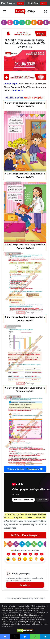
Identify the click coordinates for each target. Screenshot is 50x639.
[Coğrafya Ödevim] (34, 544)
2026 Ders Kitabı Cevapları (25, 535)
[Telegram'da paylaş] (45, 636)
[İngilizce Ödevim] (16, 544)
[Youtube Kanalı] (25, 34)
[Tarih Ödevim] (40, 544)
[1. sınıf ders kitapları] (4, 22)
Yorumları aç (25, 585)
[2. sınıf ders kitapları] (10, 22)
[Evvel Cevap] (25, 11)
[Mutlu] (8, 559)
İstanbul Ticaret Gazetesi (27, 615)
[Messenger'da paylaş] (25, 636)
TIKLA (20, 3)
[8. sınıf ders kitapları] (46, 22)
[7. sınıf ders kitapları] (40, 22)
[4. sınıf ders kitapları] (22, 22)
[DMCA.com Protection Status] (25, 630)
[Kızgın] (42, 559)
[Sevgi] (19, 559)
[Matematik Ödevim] (10, 544)
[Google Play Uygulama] (25, 77)
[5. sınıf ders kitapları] (28, 22)
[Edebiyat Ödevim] (28, 544)
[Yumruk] (36, 559)
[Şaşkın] (25, 559)
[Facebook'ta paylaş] (5, 636)
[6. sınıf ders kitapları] (34, 22)
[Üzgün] (30, 559)
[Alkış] (14, 559)
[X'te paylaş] (15, 636)
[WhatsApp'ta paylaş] (35, 636)
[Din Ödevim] (22, 544)
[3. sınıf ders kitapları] (16, 22)
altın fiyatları (25, 622)
